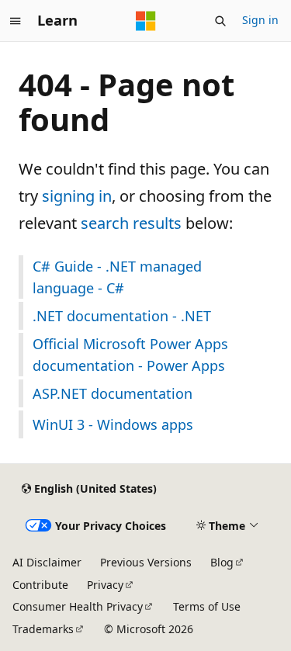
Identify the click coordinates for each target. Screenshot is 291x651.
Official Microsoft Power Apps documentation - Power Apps (130, 354)
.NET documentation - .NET (122, 315)
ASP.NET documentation (112, 393)
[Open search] (220, 21)
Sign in (260, 19)
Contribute (40, 584)
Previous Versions (146, 562)
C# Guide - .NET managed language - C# (117, 277)
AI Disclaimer (46, 562)
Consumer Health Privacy (77, 606)
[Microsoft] (146, 21)
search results (131, 223)
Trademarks (43, 629)
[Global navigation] (15, 21)
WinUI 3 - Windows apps (113, 424)
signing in (77, 195)
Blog (222, 562)
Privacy (105, 584)
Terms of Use (207, 606)
